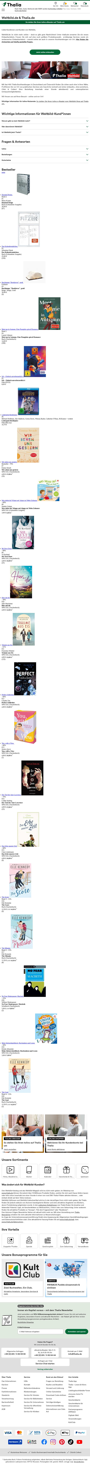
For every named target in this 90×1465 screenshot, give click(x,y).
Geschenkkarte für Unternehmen (75, 1404)
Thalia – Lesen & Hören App (77, 1386)
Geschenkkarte (74, 1400)
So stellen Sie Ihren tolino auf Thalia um (23, 1133)
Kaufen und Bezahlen (54, 1385)
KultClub (71, 1422)
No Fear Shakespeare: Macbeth (13, 996)
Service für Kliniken (31, 1411)
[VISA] (8, 1433)
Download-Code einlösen (56, 1395)
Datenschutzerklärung (54, 1406)
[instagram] (53, 1442)
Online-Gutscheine (53, 1392)
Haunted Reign (7, 195)
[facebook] (44, 1442)
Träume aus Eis (7, 645)
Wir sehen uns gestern (9, 462)
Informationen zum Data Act (55, 1410)
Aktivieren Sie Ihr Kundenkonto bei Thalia (66, 1133)
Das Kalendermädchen (10, 246)
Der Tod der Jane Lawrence (11, 795)
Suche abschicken (20, 11)
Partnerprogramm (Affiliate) (75, 1410)
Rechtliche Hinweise (26, 1322)
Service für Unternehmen (34, 1402)
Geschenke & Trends (66, 1171)
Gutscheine (6, 160)
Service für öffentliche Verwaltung (32, 1407)
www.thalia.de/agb (67, 1219)
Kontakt (27, 1385)
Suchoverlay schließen (55, 9)
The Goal (5, 1092)
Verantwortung (8, 1399)
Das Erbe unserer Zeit (9, 846)
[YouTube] (79, 1442)
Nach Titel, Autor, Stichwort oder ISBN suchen (31, 9)
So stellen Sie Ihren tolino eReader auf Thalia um (45, 22)
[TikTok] (70, 1442)
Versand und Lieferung (55, 1388)
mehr (3, 172)
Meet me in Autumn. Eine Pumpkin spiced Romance (20, 329)
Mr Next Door (7, 549)
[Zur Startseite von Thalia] (13, 4)
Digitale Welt (73, 1415)
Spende (29, 1241)
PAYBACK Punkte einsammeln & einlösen (66, 1278)
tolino (4, 149)
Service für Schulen (31, 1395)
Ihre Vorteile (73, 1377)
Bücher (29, 1171)
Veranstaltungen (74, 1419)
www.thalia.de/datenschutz (12, 1222)
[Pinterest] (62, 1442)
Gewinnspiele (48, 1241)
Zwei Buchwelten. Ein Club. (23, 1278)
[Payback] (15, 1442)
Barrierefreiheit (8, 1402)
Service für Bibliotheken (33, 1399)
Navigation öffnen (3, 9)
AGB (3, 1409)
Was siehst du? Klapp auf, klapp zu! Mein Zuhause (19, 500)
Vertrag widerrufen (45, 1369)
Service (27, 1377)
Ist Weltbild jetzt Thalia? (11, 132)
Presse (4, 1388)
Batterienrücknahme (32, 1388)
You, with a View (8, 743)
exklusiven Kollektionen (47, 1205)
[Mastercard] (19, 1433)
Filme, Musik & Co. (10, 1171)
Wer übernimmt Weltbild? (12, 126)
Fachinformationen (9, 1392)
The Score (5, 897)
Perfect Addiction (8, 695)
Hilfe (26, 1381)
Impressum (6, 1406)
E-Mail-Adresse (24, 1327)
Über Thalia (6, 1377)
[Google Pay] (50, 1433)
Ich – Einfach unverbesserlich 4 (13, 376)
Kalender (48, 1171)
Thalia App (72, 1381)
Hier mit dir (6, 598)
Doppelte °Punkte (10, 1241)
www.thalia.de (7, 1193)
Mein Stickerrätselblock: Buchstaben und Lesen (18, 1043)
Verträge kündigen (53, 1402)
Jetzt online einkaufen (45, 52)
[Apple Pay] (65, 1433)
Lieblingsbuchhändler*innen (78, 1390)
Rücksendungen (30, 1392)
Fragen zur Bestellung (54, 1381)
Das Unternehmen (9, 1381)
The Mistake (6, 948)
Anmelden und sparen (77, 1331)
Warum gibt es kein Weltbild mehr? (16, 121)
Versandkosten (79, 1462)
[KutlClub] (32, 1442)
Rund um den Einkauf (54, 1377)
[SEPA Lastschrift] (34, 1433)
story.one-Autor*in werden (75, 1395)
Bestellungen (7, 154)
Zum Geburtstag (66, 1241)
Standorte (5, 1395)
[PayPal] (80, 1433)
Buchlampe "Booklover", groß (12, 282)
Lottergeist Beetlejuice (10, 415)
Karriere (5, 1385)
